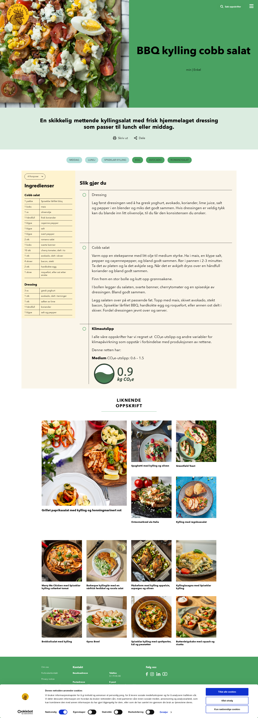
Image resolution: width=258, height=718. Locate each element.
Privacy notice (47, 679)
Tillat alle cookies (227, 691)
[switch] (92, 712)
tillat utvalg (227, 700)
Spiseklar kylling (115, 159)
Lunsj (91, 159)
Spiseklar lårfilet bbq (52, 201)
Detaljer (164, 712)
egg (137, 159)
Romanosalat (180, 159)
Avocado (155, 159)
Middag (74, 159)
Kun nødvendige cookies (227, 709)
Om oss (45, 667)
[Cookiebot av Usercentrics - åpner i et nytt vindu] (25, 712)
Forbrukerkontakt (49, 673)
